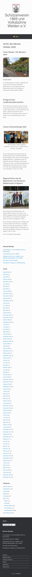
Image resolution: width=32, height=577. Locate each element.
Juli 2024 (5, 303)
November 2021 (7, 351)
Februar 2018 (6, 424)
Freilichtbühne (6, 489)
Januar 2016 (6, 472)
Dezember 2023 (7, 315)
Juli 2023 (5, 324)
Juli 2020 (5, 370)
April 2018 (5, 420)
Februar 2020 (6, 374)
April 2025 (5, 289)
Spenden (5, 555)
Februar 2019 (6, 401)
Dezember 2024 (7, 293)
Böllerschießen (7, 486)
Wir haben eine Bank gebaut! (10, 260)
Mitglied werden (7, 557)
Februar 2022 (6, 348)
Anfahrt (4, 562)
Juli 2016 (5, 463)
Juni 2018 (5, 417)
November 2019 (7, 382)
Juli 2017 (5, 441)
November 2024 (7, 296)
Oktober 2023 (6, 320)
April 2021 (5, 365)
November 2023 (7, 317)
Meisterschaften (8, 505)
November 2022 (7, 336)
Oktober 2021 (6, 353)
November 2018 (7, 408)
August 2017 (6, 439)
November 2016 (7, 458)
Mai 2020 (5, 372)
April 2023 (5, 329)
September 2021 (7, 355)
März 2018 (6, 422)
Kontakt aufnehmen (8, 559)
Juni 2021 (5, 362)
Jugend (5, 491)
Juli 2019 (5, 391)
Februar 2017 (6, 451)
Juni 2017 (5, 444)
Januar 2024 (6, 312)
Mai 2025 (5, 286)
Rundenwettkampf (9, 510)
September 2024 (7, 301)
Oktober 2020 (6, 367)
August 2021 (6, 358)
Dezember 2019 (7, 379)
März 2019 (6, 398)
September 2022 (7, 341)
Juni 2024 (5, 305)
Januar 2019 (6, 403)
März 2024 (6, 310)
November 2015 (7, 477)
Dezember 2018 (7, 405)
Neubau (5, 493)
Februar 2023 (6, 334)
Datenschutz (6, 567)
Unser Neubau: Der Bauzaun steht (14, 53)
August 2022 (6, 343)
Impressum (5, 564)
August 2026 (6, 272)
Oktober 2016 (6, 460)
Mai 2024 (5, 308)
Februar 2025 (6, 291)
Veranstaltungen (7, 513)
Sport (4, 498)
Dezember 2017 (7, 429)
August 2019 (6, 389)
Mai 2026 (5, 274)
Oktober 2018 (6, 410)
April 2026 (5, 277)
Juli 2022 (5, 346)
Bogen (6, 501)
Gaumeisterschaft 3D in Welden (11, 254)
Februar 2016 (6, 470)
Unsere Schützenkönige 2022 (14, 126)
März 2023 (6, 332)
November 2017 (7, 432)
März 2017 (6, 448)
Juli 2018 (5, 415)
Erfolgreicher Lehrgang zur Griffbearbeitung (14, 263)
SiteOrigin (18, 573)
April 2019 (5, 396)
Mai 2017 (5, 446)
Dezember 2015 (7, 475)
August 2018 (6, 413)
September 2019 (7, 386)
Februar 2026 (6, 279)
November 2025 (7, 281)
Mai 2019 (5, 394)
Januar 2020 (6, 377)
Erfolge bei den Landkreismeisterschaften (13, 100)
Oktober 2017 (6, 434)
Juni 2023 (5, 327)
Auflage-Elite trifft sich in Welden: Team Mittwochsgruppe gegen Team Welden (13, 257)
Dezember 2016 (7, 456)
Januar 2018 (6, 427)
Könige (6, 503)
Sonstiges (5, 496)
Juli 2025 (5, 284)
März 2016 (6, 467)
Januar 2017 (6, 453)
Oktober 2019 (6, 384)
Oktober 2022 (6, 339)
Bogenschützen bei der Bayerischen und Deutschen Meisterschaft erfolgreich (14, 180)
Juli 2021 (5, 360)
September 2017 (7, 436)
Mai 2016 (5, 465)
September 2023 (7, 322)
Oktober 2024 (6, 298)
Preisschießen (8, 508)
